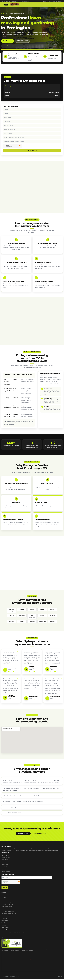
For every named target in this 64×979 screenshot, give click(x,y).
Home (2, 13)
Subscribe (4, 887)
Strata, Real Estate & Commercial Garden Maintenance (13, 932)
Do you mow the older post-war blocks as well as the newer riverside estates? (24, 801)
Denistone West (11, 610)
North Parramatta (32, 616)
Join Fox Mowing (59, 1)
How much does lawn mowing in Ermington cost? (16, 779)
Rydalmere (32, 621)
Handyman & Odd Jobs (6, 915)
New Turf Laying (5, 899)
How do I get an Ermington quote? (12, 812)
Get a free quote (7, 40)
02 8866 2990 (5, 869)
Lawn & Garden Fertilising (7, 906)
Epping (32, 609)
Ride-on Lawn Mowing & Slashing (8, 902)
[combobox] (32, 133)
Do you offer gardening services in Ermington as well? (17, 807)
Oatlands (42, 615)
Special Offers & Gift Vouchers (49, 1)
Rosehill (22, 621)
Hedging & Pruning (5, 925)
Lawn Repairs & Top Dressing (7, 904)
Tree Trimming (4, 922)
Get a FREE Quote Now (32, 150)
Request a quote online (40, 833)
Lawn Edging (4, 897)
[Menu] (61, 4)
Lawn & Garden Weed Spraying (8, 908)
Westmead (52, 621)
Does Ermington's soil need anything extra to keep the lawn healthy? (21, 795)
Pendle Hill (11, 621)
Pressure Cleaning (5, 927)
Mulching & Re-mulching (6, 929)
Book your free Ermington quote (46, 206)
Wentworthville (42, 621)
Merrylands (22, 615)
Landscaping (4, 918)
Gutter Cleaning (5, 920)
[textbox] (32, 133)
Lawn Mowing (4, 895)
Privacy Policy (59, 976)
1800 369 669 (4, 866)
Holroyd (12, 615)
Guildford (52, 609)
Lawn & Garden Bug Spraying (8, 911)
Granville (42, 609)
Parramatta (52, 615)
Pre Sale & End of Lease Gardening (9, 913)
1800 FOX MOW (5, 864)
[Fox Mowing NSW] (10, 5)
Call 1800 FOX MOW (22, 40)
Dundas (22, 609)
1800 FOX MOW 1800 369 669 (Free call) (10, 1)
